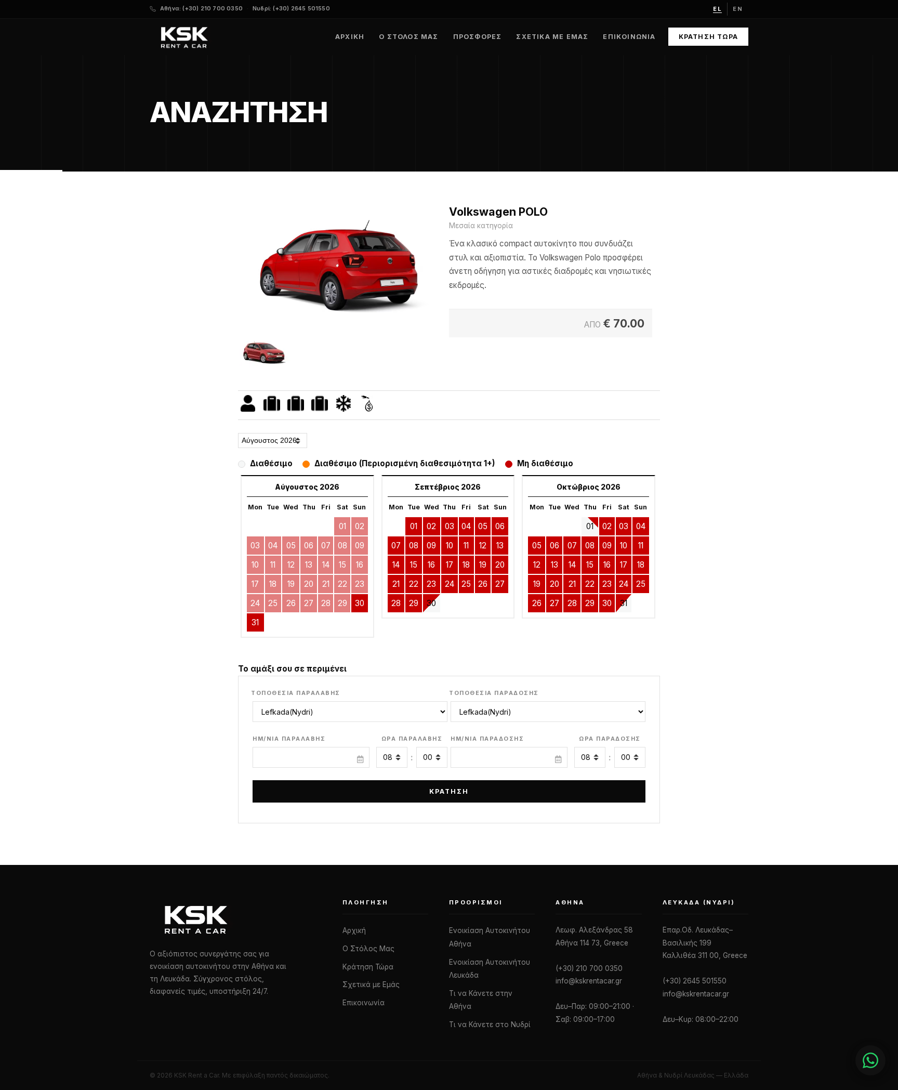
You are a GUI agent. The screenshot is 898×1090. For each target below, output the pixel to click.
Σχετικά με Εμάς (552, 37)
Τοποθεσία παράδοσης (494, 693)
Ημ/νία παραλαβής (289, 738)
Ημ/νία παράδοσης (487, 738)
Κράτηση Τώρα (708, 37)
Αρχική (349, 37)
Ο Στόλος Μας (408, 37)
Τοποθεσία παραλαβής (295, 693)
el (717, 8)
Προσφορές (477, 37)
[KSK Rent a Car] (236, 919)
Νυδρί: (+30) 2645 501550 (291, 8)
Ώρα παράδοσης (610, 738)
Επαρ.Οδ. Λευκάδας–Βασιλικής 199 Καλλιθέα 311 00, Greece (705, 943)
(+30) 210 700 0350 (589, 968)
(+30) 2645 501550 (695, 981)
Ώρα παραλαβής (412, 738)
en (738, 8)
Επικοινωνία (629, 37)
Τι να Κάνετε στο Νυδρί (490, 1024)
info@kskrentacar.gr (589, 981)
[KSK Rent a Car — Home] (184, 36)
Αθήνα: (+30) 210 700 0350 (201, 8)
